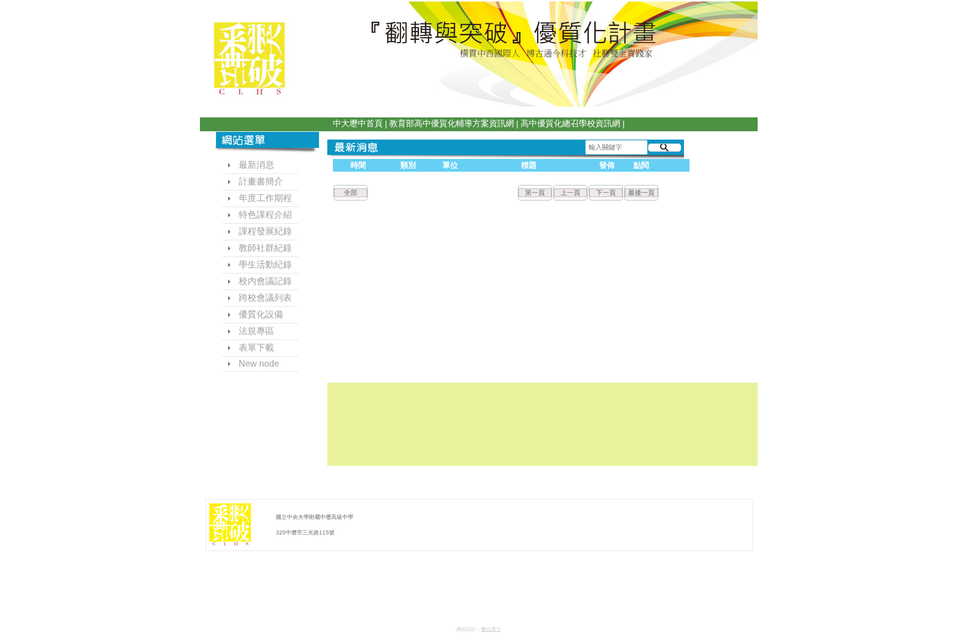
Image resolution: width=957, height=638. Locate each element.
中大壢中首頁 (358, 123)
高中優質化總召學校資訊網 (570, 123)
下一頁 (606, 193)
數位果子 (491, 629)
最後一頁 (641, 193)
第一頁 (535, 193)
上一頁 (570, 193)
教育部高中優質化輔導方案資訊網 (451, 123)
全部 (350, 193)
